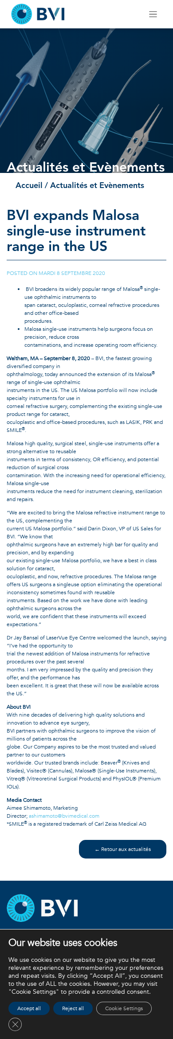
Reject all (73, 1008)
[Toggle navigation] (153, 14)
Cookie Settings (124, 1008)
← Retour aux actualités (122, 849)
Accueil (29, 186)
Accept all (29, 1008)
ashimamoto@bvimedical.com (64, 815)
